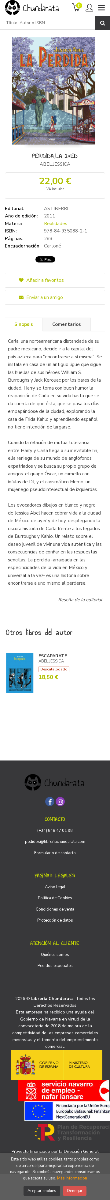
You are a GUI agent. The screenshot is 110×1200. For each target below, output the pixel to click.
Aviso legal (55, 887)
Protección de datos (55, 920)
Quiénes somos (55, 954)
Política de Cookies (55, 898)
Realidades (55, 224)
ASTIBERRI (56, 209)
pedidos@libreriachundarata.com (55, 841)
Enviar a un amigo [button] (44, 297)
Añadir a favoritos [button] (44, 280)
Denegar (74, 1191)
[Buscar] (102, 23)
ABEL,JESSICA (55, 164)
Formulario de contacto (55, 853)
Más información (72, 1178)
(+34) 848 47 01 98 (55, 830)
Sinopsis (23, 324)
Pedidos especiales (55, 965)
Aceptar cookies (42, 1191)
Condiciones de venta (55, 909)
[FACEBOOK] (49, 801)
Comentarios (66, 324)
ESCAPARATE (52, 656)
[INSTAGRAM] (60, 801)
